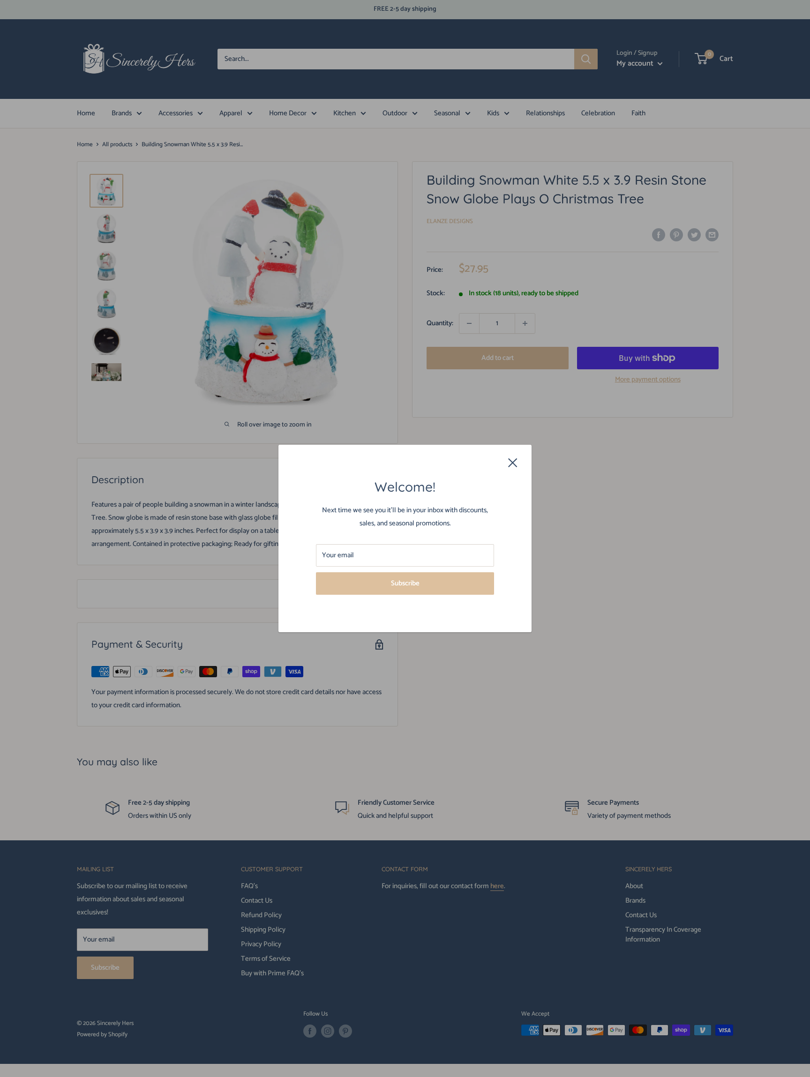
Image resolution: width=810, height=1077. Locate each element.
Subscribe (405, 583)
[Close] (513, 462)
